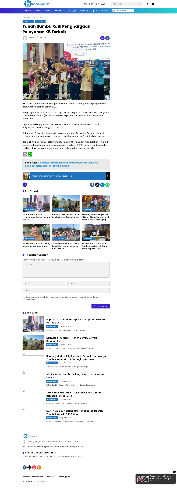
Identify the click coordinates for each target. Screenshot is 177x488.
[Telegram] (102, 184)
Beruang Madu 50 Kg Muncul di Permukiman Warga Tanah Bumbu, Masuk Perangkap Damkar (95, 217)
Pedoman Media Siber (33, 476)
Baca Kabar (28, 481)
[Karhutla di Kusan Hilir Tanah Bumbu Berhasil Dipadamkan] (66, 203)
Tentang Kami (64, 476)
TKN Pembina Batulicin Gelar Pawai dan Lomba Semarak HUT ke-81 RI (65, 246)
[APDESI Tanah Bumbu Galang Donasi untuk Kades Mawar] (36, 232)
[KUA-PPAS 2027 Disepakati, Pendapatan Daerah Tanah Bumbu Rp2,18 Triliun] (96, 232)
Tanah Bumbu (41, 21)
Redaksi (50, 476)
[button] (140, 4)
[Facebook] (92, 184)
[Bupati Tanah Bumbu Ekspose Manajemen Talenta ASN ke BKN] (36, 203)
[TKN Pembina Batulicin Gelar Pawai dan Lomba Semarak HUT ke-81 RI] (66, 232)
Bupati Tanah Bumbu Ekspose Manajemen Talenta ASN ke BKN (36, 217)
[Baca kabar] (37, 3)
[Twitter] (97, 184)
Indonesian (121, 10)
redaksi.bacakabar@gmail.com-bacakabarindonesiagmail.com (55, 446)
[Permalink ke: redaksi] (26, 38)
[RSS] (39, 467)
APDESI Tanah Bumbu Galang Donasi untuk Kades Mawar (36, 244)
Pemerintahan (28, 21)
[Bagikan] (107, 38)
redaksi (31, 37)
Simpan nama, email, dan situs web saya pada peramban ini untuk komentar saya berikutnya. (63, 298)
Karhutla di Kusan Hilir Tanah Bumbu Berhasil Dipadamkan (66, 215)
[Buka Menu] (152, 3)
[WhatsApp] (107, 184)
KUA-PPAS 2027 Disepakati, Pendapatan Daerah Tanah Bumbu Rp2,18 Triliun (95, 246)
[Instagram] (34, 467)
